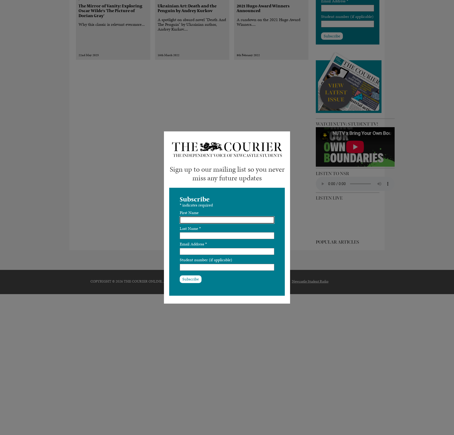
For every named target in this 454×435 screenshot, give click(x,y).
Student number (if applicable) (206, 260)
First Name (189, 213)
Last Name (190, 228)
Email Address (193, 244)
